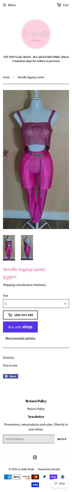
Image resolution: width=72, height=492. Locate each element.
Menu (12, 5)
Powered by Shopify (49, 469)
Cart (65, 5)
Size (5, 295)
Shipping (9, 285)
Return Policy (36, 409)
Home (6, 77)
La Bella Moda (26, 469)
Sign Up (61, 439)
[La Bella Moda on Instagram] (35, 458)
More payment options (20, 338)
